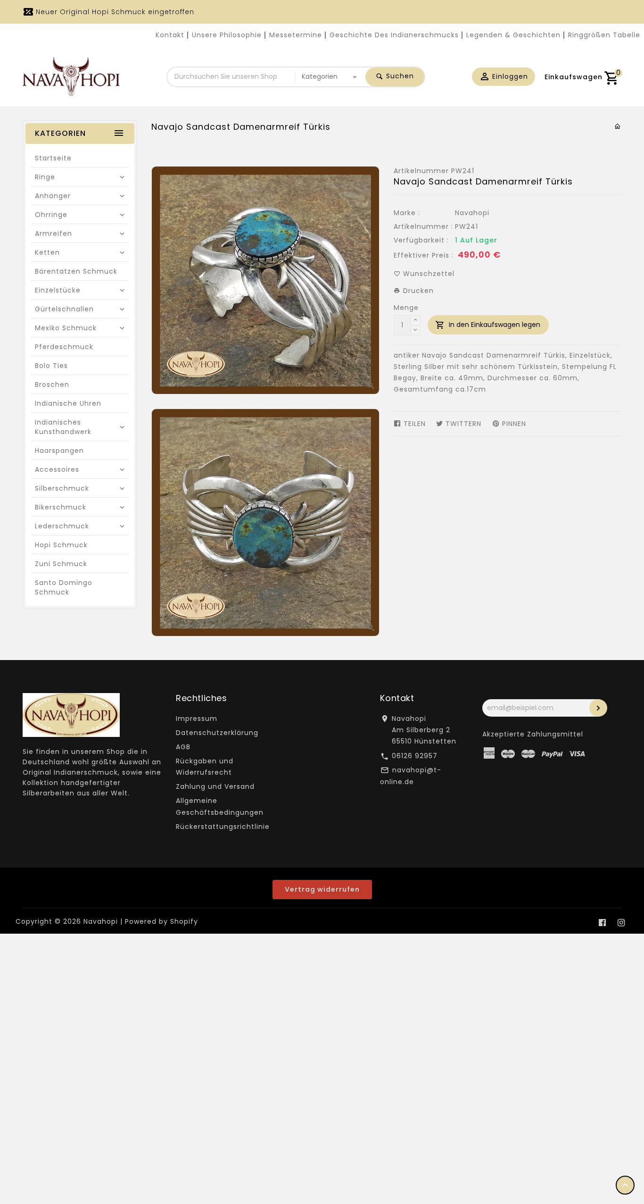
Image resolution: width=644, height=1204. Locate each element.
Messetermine (295, 35)
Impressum (196, 718)
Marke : (407, 212)
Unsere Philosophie (227, 35)
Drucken (417, 290)
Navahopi (472, 212)
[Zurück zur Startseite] (617, 126)
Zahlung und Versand (215, 786)
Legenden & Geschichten (513, 35)
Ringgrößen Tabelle (604, 35)
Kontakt (170, 35)
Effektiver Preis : (424, 255)
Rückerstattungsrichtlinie (223, 826)
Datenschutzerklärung (217, 732)
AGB (183, 747)
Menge (406, 307)
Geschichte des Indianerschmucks (394, 35)
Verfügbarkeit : (421, 240)
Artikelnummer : (423, 226)
